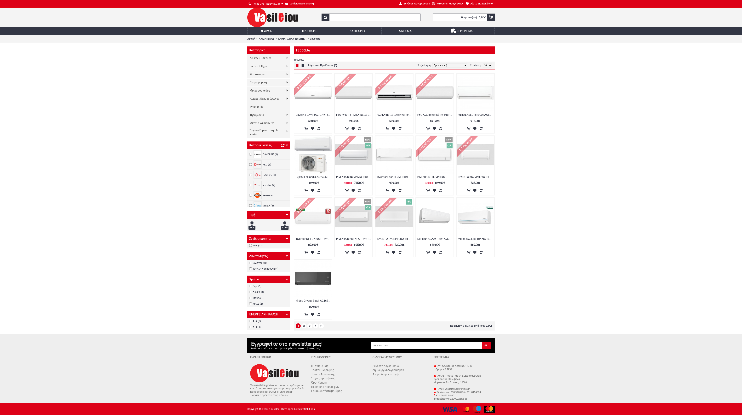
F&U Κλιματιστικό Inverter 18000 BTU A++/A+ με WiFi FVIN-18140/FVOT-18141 (435, 114)
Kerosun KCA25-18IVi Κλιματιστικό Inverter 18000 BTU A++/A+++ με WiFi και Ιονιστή (435, 238)
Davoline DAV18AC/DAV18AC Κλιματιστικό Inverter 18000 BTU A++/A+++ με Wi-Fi (314, 114)
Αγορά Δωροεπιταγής (386, 374)
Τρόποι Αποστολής (323, 374)
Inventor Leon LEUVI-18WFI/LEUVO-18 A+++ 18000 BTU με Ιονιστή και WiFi (395, 176)
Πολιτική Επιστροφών (325, 386)
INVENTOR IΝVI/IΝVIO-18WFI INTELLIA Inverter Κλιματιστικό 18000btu (354, 176)
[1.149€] (284, 222)
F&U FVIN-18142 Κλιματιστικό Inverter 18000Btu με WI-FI (354, 114)
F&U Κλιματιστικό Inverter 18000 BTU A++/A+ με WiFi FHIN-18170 (395, 114)
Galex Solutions (306, 409)
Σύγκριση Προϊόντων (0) (322, 65)
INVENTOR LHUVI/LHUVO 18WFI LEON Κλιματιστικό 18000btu (435, 176)
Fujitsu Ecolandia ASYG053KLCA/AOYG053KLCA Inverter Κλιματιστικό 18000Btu (314, 176)
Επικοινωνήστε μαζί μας (326, 390)
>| (321, 325)
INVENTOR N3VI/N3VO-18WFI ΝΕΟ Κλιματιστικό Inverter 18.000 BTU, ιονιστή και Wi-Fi (476, 176)
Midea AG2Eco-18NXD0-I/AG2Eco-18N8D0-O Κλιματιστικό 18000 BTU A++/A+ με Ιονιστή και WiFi (476, 238)
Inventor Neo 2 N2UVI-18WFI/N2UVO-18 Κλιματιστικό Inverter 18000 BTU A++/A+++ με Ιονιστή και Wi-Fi (314, 238)
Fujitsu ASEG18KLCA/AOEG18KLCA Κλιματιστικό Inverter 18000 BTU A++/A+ (476, 114)
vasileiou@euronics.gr (457, 388)
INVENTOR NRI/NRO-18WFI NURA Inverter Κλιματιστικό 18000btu (354, 238)
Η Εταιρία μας (319, 365)
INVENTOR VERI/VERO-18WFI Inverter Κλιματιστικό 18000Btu (395, 238)
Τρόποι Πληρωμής (322, 370)
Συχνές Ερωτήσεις (323, 378)
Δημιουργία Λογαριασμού (388, 370)
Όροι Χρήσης (319, 382)
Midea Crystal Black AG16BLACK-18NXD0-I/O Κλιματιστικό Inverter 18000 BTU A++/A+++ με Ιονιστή (314, 300)
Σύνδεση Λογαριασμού (386, 365)
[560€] (252, 222)
